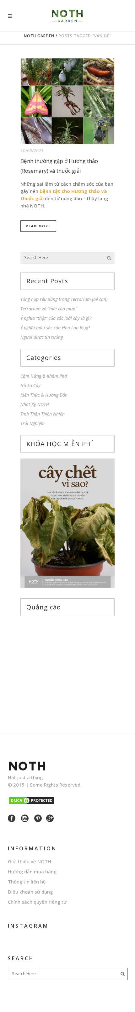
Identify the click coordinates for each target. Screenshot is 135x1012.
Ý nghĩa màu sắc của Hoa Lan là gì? (55, 328)
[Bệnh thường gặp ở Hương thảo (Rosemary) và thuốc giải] (67, 101)
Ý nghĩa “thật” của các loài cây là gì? (55, 318)
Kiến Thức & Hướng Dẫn (44, 395)
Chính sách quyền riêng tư (37, 902)
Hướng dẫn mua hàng (32, 871)
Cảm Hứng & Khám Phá (43, 376)
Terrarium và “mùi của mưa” (48, 309)
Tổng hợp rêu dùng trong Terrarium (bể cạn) (63, 299)
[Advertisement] (67, 669)
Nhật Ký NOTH (34, 404)
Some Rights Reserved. (56, 784)
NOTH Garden (39, 36)
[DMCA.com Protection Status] (31, 803)
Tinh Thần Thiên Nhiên (42, 414)
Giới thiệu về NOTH (29, 861)
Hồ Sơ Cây (30, 385)
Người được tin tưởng (41, 337)
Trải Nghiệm (32, 423)
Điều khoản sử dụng (30, 892)
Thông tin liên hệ (27, 881)
